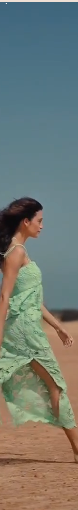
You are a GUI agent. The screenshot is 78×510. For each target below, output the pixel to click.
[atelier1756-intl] (6, 4)
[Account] (71, 4)
